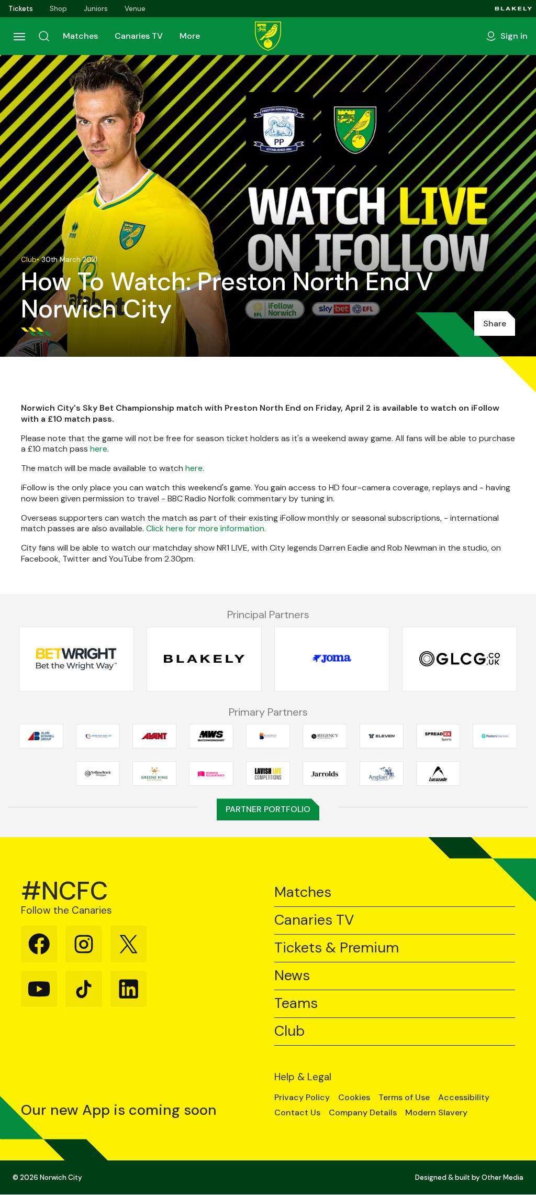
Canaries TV (139, 35)
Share (494, 323)
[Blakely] (513, 8)
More (190, 35)
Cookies (354, 1097)
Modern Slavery (436, 1113)
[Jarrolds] (324, 773)
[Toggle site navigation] (19, 36)
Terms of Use (404, 1097)
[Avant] (154, 736)
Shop (58, 8)
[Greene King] (154, 773)
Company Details (363, 1113)
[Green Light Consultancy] (459, 659)
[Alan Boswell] (41, 736)
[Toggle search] (44, 36)
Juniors (96, 8)
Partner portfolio (268, 809)
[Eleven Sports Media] (381, 736)
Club (289, 1031)
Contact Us (297, 1113)
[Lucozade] (438, 773)
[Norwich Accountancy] (211, 773)
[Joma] (332, 659)
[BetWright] (76, 659)
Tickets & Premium (336, 948)
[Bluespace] (268, 736)
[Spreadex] (438, 736)
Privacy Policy (302, 1097)
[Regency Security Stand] (324, 736)
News (292, 976)
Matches (80, 35)
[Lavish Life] (268, 773)
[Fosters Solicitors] (495, 736)
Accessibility (463, 1097)
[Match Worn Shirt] (211, 736)
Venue (135, 8)
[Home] (268, 36)
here (98, 448)
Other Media (502, 1177)
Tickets (20, 8)
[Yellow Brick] (98, 773)
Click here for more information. (206, 528)
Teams (296, 1003)
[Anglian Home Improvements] (381, 773)
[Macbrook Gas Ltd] (98, 736)
